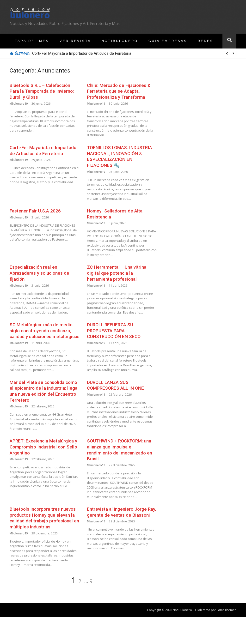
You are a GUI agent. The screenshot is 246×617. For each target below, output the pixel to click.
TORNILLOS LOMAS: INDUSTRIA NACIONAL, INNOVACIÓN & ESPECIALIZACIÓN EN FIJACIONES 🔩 (119, 156)
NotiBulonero (120, 41)
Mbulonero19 (19, 104)
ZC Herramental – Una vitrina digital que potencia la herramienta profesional (116, 273)
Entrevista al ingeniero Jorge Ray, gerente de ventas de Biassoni (121, 512)
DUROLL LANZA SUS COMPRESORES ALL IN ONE (115, 385)
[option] (134, 53)
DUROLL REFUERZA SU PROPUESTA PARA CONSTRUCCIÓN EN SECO (114, 330)
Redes (205, 41)
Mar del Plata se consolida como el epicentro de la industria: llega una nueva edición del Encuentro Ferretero (43, 391)
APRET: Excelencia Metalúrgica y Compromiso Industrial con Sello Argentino (43, 446)
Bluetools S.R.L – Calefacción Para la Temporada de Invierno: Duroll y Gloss (42, 91)
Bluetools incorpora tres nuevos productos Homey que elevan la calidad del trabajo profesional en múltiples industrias (44, 518)
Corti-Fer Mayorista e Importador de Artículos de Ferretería (81, 53)
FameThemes (226, 610)
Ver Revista (75, 41)
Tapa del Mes (32, 41)
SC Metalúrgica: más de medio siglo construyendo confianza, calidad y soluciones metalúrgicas (45, 330)
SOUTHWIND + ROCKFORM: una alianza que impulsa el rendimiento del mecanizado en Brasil (119, 449)
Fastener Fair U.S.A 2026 (35, 211)
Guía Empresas (167, 41)
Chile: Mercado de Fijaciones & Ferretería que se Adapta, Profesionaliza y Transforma (118, 91)
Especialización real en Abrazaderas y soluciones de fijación (39, 273)
